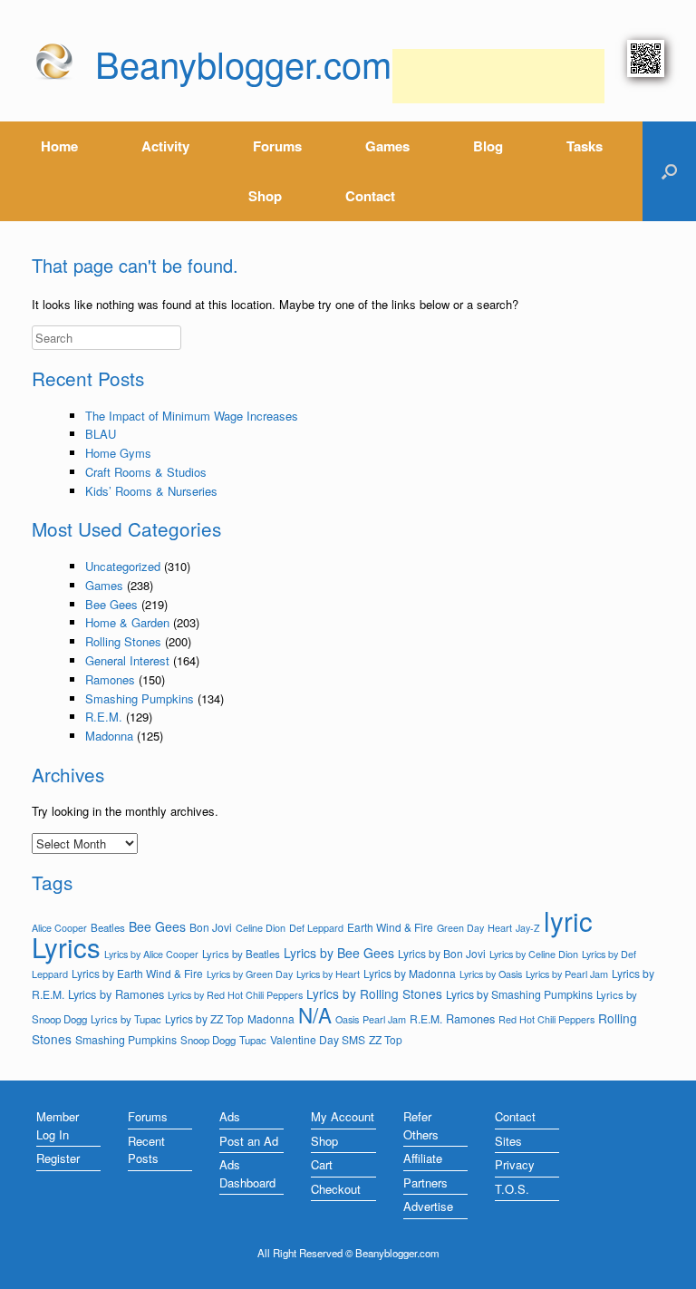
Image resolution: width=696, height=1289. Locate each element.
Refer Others (421, 1125)
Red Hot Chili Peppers (546, 1019)
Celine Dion (260, 927)
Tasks (584, 146)
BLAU (100, 433)
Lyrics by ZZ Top (204, 1018)
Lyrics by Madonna (409, 973)
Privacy (515, 1164)
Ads (229, 1116)
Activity (165, 146)
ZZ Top (385, 1039)
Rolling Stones (123, 641)
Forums (277, 146)
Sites (508, 1140)
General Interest (127, 660)
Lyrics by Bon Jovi (442, 953)
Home (59, 146)
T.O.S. (512, 1188)
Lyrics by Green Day (250, 974)
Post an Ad (248, 1140)
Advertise (428, 1206)
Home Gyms (118, 452)
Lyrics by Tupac (126, 1019)
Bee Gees (111, 604)
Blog (488, 146)
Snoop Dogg (208, 1039)
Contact (370, 196)
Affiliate (422, 1158)
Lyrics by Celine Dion (533, 953)
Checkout (336, 1188)
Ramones (110, 679)
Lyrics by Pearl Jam (567, 973)
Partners (425, 1182)
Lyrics (66, 946)
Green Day (460, 928)
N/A (315, 1014)
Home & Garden (127, 622)
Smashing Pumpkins (139, 698)
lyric (568, 920)
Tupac (252, 1039)
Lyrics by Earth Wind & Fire (137, 973)
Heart (500, 927)
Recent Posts (146, 1150)
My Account (342, 1116)
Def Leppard (316, 927)
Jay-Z (528, 928)
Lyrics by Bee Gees (339, 953)
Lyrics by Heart (328, 973)
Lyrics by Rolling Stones (374, 993)
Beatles (108, 927)
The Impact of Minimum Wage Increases (191, 415)
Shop (265, 196)
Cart (322, 1164)
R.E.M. (103, 716)
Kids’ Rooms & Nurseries (151, 490)
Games (387, 146)
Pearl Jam (384, 1019)
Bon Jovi (210, 927)
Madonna (109, 735)
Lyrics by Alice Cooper (151, 954)
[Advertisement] (498, 76)
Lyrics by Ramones (116, 994)
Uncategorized (122, 566)
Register (58, 1158)
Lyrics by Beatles (241, 953)
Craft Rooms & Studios (146, 471)
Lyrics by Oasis (490, 974)
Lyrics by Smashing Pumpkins (519, 994)
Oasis (347, 1019)
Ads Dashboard (247, 1173)
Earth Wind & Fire (390, 927)
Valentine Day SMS (317, 1039)
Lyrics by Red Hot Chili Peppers (235, 995)
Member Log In (57, 1125)
